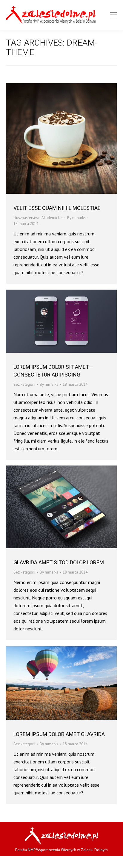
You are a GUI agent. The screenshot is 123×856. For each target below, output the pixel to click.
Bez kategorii (24, 384)
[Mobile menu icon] (113, 14)
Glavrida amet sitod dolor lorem (58, 562)
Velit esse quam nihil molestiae (57, 208)
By (76, 217)
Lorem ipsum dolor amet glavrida (59, 734)
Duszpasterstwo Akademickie (38, 217)
